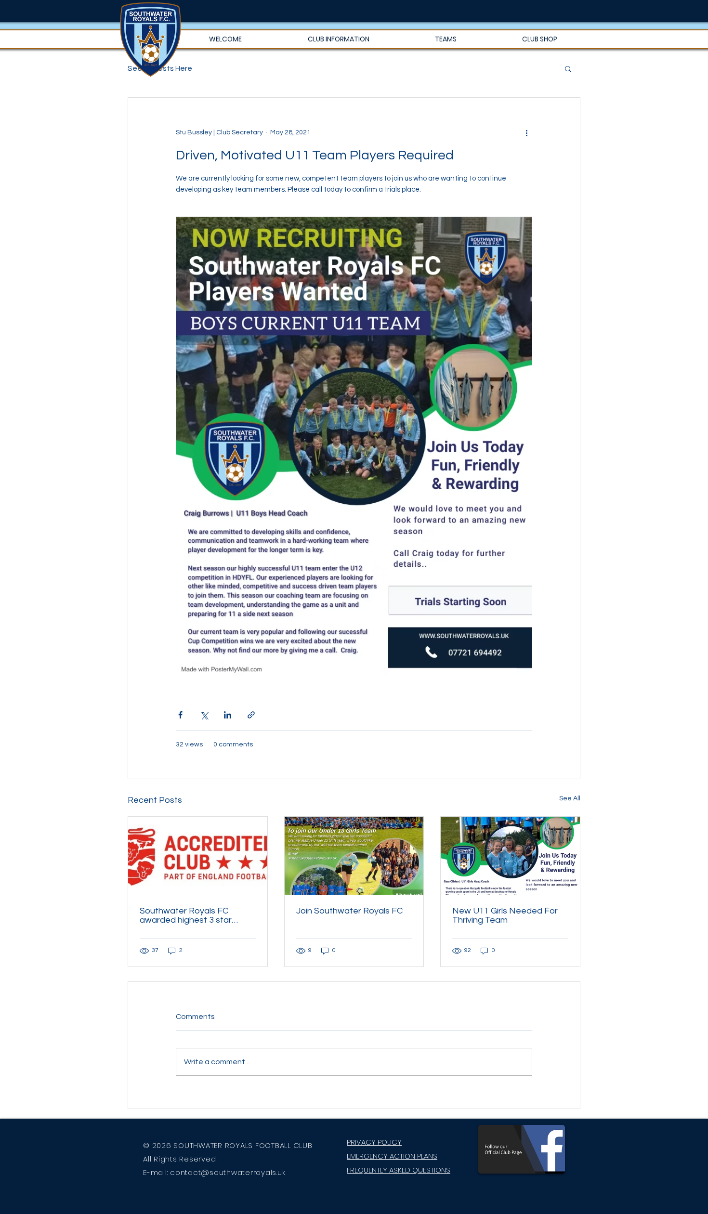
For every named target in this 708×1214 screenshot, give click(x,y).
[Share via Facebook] (180, 714)
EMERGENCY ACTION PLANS (392, 1156)
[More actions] (526, 132)
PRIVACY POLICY (374, 1142)
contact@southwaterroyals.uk (227, 1172)
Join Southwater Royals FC (349, 910)
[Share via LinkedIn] (227, 714)
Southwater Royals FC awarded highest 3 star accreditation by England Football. (189, 915)
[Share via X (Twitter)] (204, 714)
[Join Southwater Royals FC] (354, 856)
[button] (338, 39)
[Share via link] (251, 714)
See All (569, 798)
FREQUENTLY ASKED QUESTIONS (398, 1170)
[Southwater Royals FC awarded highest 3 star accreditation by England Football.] (197, 856)
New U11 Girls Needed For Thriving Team (505, 915)
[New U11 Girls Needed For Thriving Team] (510, 856)
